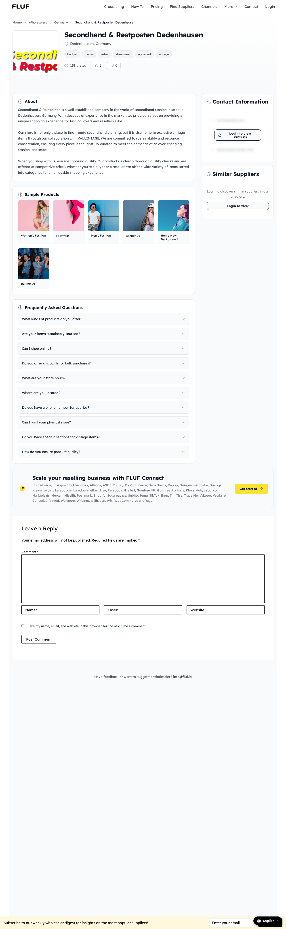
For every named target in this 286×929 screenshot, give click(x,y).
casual (89, 54)
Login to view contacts (240, 135)
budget (72, 54)
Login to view (238, 206)
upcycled (144, 54)
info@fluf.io (182, 677)
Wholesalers (38, 22)
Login (270, 6)
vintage (163, 54)
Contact (251, 6)
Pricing (157, 6)
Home (17, 22)
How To (137, 6)
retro (104, 54)
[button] (235, 6)
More (228, 6)
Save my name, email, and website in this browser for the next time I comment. (86, 626)
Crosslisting (114, 6)
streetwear (123, 54)
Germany (61, 22)
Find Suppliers (182, 6)
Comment (29, 552)
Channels (209, 6)
